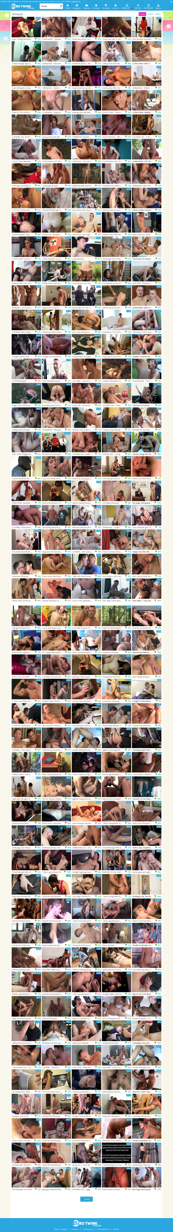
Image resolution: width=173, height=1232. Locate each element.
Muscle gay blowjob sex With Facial (117, 774)
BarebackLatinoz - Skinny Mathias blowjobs (90, 63)
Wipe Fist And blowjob (112, 628)
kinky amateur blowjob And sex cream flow (120, 1189)
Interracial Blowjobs (20, 576)
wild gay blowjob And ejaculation (25, 628)
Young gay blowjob (50, 185)
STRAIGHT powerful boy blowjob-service (29, 725)
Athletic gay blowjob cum (22, 994)
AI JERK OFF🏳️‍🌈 (126, 8)
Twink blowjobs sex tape (52, 259)
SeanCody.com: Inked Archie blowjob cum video (152, 234)
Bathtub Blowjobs (49, 1018)
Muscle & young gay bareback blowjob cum (90, 478)
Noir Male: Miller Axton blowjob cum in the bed (61, 969)
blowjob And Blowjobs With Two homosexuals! (61, 1116)
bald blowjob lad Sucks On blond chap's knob (121, 1092)
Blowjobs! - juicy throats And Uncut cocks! (29, 307)
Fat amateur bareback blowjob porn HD (28, 552)
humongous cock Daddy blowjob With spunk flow (123, 576)
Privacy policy (88, 1229)
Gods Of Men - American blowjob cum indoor (121, 112)
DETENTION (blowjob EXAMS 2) (55, 454)
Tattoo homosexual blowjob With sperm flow (91, 921)
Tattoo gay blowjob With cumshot (56, 872)
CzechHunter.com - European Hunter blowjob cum (33, 1067)
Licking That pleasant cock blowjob (147, 725)
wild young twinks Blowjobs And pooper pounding (32, 969)
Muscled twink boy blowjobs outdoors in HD (90, 527)
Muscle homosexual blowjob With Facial (58, 921)
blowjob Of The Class (141, 430)
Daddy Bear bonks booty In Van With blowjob (61, 283)
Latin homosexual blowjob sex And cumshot (60, 750)
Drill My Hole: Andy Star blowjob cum (87, 430)
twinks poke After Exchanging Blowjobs (119, 88)
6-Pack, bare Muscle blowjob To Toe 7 (28, 701)
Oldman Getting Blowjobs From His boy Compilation (94, 969)
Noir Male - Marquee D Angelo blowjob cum (151, 283)
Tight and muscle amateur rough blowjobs (89, 576)
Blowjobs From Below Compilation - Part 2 (120, 1140)
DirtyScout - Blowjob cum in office (56, 234)
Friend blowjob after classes (23, 872)
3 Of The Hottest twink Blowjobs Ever (27, 210)
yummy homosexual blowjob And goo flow (60, 994)
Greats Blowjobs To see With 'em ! (147, 1018)
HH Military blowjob (111, 503)
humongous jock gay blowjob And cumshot (150, 872)
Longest (150, 14)
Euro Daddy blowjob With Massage (147, 677)
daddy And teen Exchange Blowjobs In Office (121, 969)
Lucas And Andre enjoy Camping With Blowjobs (61, 628)
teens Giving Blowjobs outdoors (85, 652)
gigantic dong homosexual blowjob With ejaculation (93, 799)
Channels (86, 8)
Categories (77, 8)
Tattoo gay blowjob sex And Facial (117, 921)
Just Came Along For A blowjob (85, 332)
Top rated (106, 8)
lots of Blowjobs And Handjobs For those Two (122, 1018)
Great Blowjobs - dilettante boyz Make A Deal (121, 137)
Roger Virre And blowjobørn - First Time (28, 405)
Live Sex (115, 8)
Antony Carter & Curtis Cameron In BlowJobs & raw (124, 210)
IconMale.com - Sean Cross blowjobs (118, 405)
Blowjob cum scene (20, 1116)
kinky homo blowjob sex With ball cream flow (151, 823)
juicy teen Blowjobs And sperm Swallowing (90, 1140)
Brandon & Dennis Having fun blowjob (148, 628)
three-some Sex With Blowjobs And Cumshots (31, 677)
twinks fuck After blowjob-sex (145, 478)
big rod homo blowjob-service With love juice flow (123, 799)
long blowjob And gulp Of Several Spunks (89, 356)
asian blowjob (78, 259)
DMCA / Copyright (60, 1229)
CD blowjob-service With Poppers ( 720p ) (120, 283)
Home (67, 8)
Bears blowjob (108, 945)
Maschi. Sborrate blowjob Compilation (148, 921)
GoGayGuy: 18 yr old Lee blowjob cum (118, 332)
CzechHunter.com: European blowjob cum (89, 283)
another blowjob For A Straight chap (57, 600)
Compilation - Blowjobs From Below (57, 430)
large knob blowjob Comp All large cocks (59, 307)
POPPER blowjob (19, 381)
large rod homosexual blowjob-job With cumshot (32, 1018)
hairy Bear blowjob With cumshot (26, 896)
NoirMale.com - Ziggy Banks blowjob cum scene (92, 1189)
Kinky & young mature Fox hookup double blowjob (123, 552)
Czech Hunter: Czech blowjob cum (26, 259)
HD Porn (138, 8)
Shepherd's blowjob (111, 652)
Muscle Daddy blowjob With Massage (87, 503)
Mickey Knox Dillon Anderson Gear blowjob (120, 234)
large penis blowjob (80, 1043)
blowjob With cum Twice (22, 283)
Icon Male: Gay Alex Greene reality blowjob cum (152, 969)
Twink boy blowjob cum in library (85, 1092)
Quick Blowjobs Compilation (23, 88)
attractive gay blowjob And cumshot (57, 896)
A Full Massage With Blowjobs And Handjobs (121, 847)
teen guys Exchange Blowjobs (24, 185)
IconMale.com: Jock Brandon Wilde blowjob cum (62, 677)
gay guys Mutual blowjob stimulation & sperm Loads (64, 1189)
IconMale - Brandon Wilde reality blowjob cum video (63, 1067)
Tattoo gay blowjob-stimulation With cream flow (92, 994)
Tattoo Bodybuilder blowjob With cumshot (120, 896)
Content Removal (103, 1229)
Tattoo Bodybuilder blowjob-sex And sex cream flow (124, 823)
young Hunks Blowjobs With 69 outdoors (89, 701)
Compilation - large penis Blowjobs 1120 (59, 112)
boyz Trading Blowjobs (21, 39)
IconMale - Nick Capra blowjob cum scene (29, 750)
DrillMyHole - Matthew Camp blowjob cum (59, 88)
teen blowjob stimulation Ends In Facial (149, 39)
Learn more (76, 1)
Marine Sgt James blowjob (113, 307)
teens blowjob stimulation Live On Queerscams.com (93, 823)
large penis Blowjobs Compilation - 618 (119, 1116)
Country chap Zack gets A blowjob (117, 430)
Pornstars (96, 8)
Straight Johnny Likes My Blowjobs (26, 356)
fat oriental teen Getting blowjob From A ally (30, 1092)
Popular (142, 14)
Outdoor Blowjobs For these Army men (119, 381)
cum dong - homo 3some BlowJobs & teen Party (153, 332)
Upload (158, 8)
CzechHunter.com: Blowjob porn (55, 161)
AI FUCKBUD (148, 8)
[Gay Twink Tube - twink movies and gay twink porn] (25, 6)
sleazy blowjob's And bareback (24, 234)
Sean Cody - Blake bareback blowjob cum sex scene (93, 1067)
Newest (158, 14)
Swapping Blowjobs (111, 1043)
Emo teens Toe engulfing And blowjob (88, 234)
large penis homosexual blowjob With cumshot (61, 552)
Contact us (75, 1229)
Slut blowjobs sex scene (22, 1189)
